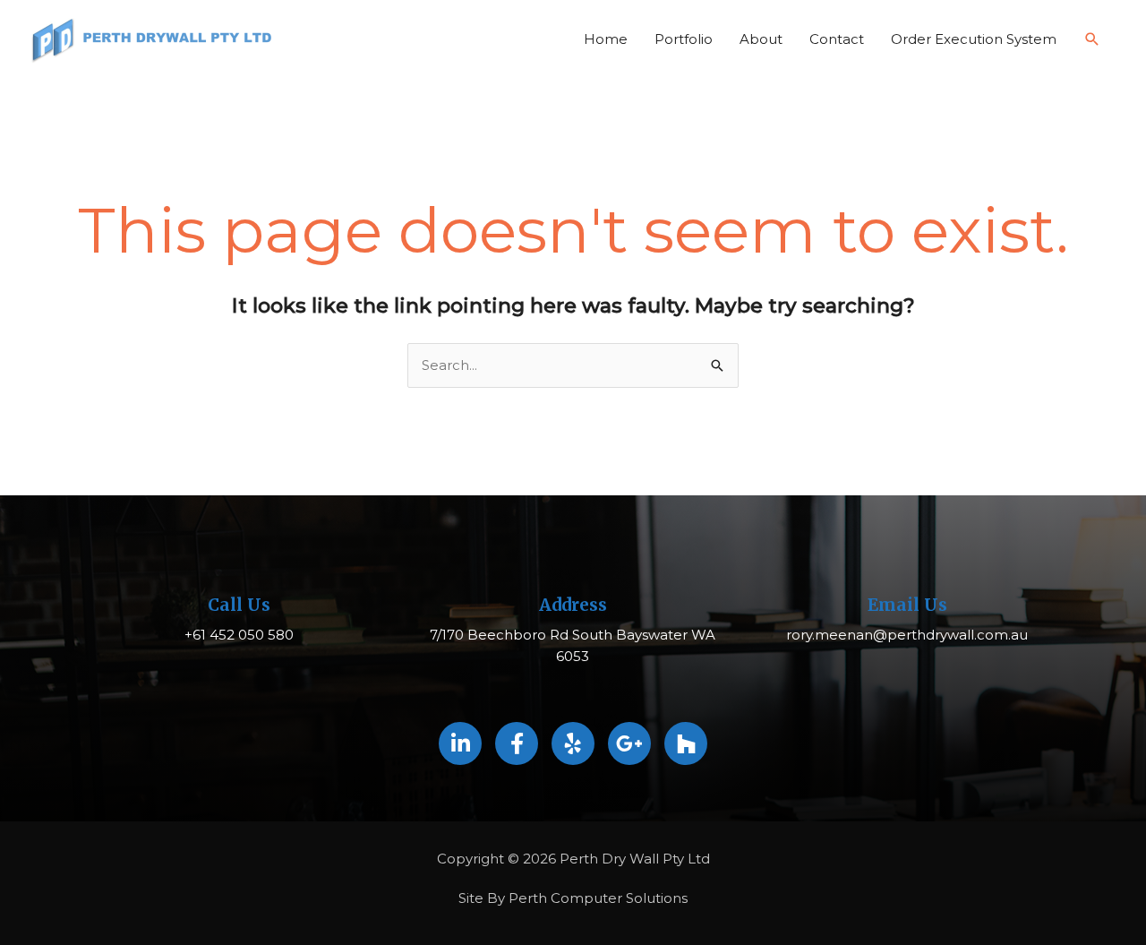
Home (606, 38)
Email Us (907, 604)
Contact (836, 38)
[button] (1092, 39)
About (761, 38)
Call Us (239, 604)
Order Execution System (973, 38)
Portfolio (683, 38)
